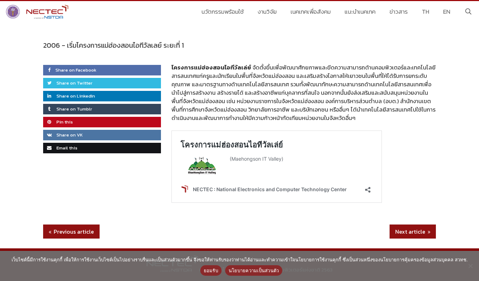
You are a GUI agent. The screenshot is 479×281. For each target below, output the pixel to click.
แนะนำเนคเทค (360, 11)
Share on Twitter (74, 83)
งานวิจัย (267, 11)
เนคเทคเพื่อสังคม (311, 11)
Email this (66, 148)
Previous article (74, 231)
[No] (470, 265)
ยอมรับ (211, 270)
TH (425, 11)
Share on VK (69, 135)
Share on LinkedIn (75, 96)
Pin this (64, 122)
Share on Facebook (75, 70)
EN (446, 11)
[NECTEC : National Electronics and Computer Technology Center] (38, 11)
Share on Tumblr (73, 109)
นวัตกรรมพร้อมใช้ (223, 11)
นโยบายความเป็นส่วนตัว (254, 270)
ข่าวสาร (399, 11)
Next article (410, 231)
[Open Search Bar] (468, 11)
